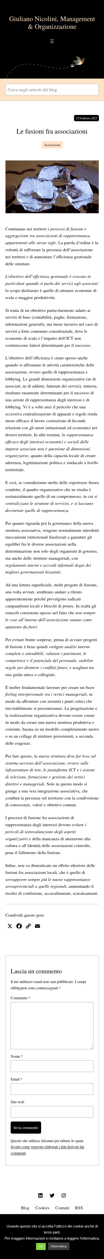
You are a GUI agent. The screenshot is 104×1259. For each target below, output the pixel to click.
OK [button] (41, 1246)
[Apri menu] (52, 41)
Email (16, 1078)
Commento (20, 997)
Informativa (59, 1246)
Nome (17, 1056)
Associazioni (52, 145)
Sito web (17, 1101)
